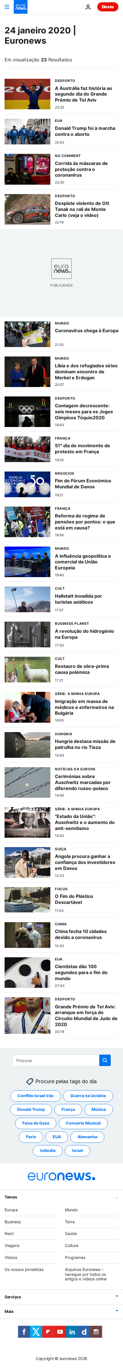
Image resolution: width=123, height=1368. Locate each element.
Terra (70, 1221)
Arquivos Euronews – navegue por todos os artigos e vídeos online (86, 1274)
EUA (57, 1137)
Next (9, 1233)
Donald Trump (31, 1109)
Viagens (12, 1245)
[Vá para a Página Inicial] (20, 7)
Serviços (13, 1296)
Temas (11, 1196)
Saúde (71, 1233)
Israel (77, 1150)
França (68, 1109)
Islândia (47, 1150)
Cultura (71, 1245)
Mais (9, 1311)
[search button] (105, 1060)
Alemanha (87, 1137)
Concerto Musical (83, 1123)
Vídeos (11, 1257)
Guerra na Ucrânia (88, 1095)
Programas (75, 1257)
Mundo (71, 1209)
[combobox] (62, 1060)
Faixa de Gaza (35, 1123)
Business (13, 1221)
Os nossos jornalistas (24, 1269)
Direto (108, 6)
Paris (31, 1137)
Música (99, 1109)
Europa (11, 1209)
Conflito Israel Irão (35, 1095)
